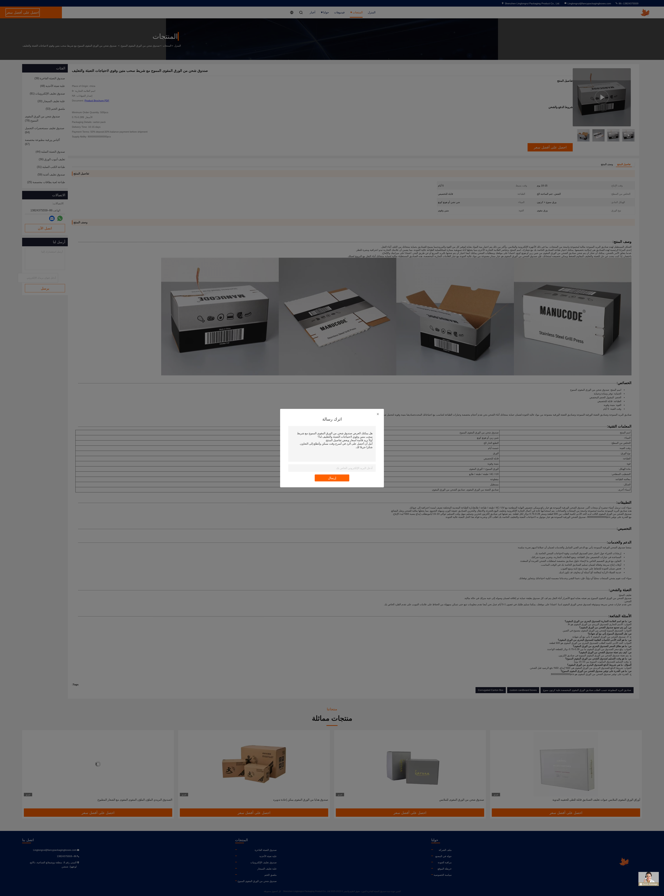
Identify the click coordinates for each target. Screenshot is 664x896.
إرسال (332, 478)
